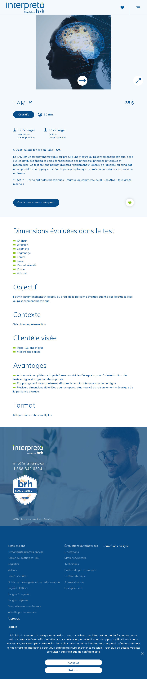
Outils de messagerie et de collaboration (34, 582)
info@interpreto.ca (28, 463)
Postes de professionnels (80, 570)
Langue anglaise (18, 600)
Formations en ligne (116, 546)
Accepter (73, 662)
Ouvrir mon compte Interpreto (36, 202)
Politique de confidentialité (83, 651)
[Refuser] (142, 653)
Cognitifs (13, 564)
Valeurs (12, 570)
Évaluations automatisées (81, 545)
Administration (74, 582)
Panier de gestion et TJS (23, 558)
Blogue (12, 627)
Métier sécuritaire (76, 558)
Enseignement (73, 588)
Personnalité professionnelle (25, 552)
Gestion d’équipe (75, 576)
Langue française (18, 594)
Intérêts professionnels (22, 612)
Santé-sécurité (17, 576)
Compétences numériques (24, 606)
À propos (14, 618)
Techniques (72, 564)
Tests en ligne (16, 545)
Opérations (72, 552)
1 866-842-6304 (27, 468)
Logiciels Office (17, 588)
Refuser (73, 670)
